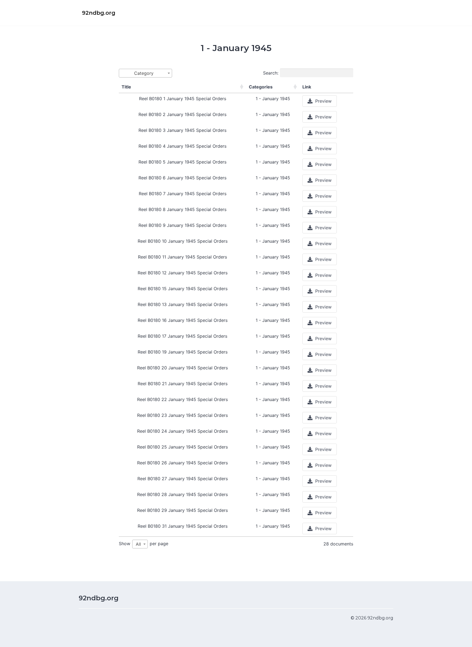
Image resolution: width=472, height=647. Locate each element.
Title (126, 87)
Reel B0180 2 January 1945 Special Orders (182, 114)
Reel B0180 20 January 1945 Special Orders (182, 367)
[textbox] (145, 73)
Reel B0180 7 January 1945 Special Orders (182, 193)
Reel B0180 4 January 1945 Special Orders (182, 146)
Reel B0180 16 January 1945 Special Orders (183, 320)
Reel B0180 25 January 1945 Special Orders (182, 447)
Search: (270, 73)
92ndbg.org (99, 598)
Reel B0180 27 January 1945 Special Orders (182, 478)
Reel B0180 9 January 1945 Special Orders (182, 225)
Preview (323, 101)
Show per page (143, 544)
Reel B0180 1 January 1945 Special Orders (182, 98)
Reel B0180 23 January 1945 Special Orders (182, 415)
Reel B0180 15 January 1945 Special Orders (183, 288)
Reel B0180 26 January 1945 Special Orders (182, 462)
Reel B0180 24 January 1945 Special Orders (182, 431)
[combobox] (145, 73)
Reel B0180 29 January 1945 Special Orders (182, 510)
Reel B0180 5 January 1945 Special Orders (182, 162)
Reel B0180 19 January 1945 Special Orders (183, 352)
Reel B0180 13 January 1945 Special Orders (183, 304)
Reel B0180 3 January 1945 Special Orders (182, 130)
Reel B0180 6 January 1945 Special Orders (182, 177)
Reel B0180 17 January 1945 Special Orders (182, 336)
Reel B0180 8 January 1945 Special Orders (182, 209)
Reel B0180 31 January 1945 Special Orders (183, 526)
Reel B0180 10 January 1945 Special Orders (183, 241)
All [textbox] (138, 544)
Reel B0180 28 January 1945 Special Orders (182, 494)
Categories (261, 87)
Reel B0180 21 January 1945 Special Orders (183, 383)
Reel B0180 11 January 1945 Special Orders (182, 257)
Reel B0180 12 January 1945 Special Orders (183, 272)
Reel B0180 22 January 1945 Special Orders (182, 399)
